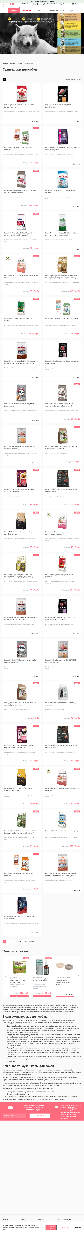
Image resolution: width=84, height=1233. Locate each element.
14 (20, 941)
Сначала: (67, 79)
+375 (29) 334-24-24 (51, 4)
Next (79, 978)
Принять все (51, 1227)
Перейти (51, 1)
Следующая (29, 941)
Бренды (40, 10)
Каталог (14, 10)
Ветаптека (27, 10)
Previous (6, 980)
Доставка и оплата (57, 10)
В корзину (19, 997)
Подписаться (39, 1115)
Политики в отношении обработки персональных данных (68, 1110)
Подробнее (77, 1227)
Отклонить (65, 1227)
